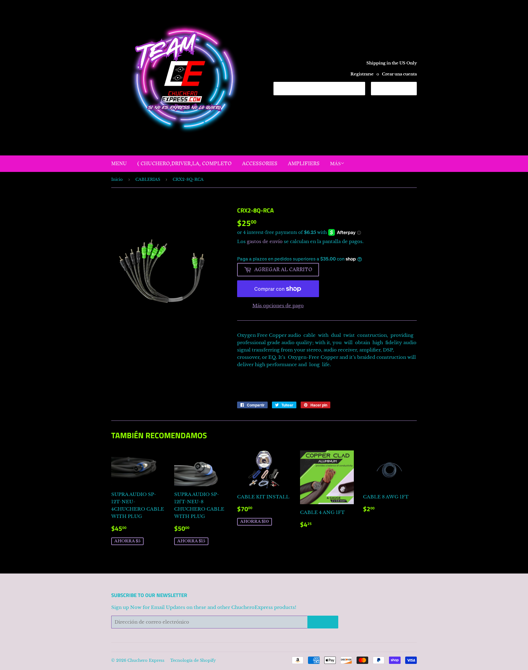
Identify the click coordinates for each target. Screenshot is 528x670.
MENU (119, 163)
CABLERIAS (147, 179)
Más (335, 163)
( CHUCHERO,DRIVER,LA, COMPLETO (184, 163)
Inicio (117, 179)
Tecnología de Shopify (193, 660)
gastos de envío (265, 241)
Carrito (398, 88)
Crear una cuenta (399, 74)
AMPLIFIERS (304, 163)
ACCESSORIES (259, 163)
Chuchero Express (145, 660)
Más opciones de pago (278, 305)
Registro (322, 622)
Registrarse (362, 74)
